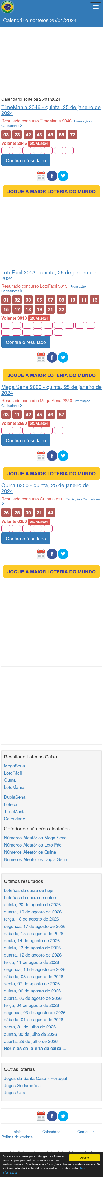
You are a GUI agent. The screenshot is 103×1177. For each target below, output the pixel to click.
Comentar (85, 1131)
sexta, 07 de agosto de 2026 (32, 983)
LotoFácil (13, 772)
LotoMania (14, 787)
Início (17, 1131)
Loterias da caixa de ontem (30, 897)
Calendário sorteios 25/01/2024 (40, 20)
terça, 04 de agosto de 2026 (31, 1005)
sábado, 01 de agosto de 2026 (33, 1019)
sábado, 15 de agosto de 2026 (33, 933)
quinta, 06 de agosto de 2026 (32, 990)
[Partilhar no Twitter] (63, 175)
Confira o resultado (26, 160)
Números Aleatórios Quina (30, 851)
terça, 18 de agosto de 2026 (31, 918)
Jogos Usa (14, 1092)
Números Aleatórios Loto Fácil (34, 844)
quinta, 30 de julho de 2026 (30, 1034)
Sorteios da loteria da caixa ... (35, 1048)
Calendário (14, 818)
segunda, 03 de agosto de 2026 (34, 1012)
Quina (10, 779)
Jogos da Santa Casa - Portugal (35, 1078)
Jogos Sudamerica (22, 1085)
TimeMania (15, 811)
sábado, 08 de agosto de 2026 (33, 976)
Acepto (84, 1158)
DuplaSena (14, 796)
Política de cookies (17, 1136)
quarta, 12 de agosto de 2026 (33, 954)
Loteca (10, 804)
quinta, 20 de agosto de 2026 (32, 904)
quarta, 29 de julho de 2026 (31, 1041)
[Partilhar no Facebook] (52, 175)
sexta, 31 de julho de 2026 (30, 1026)
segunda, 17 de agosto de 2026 (34, 926)
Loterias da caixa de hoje (28, 890)
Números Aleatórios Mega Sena (35, 837)
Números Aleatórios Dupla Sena (35, 859)
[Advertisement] (51, 61)
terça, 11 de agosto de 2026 (31, 962)
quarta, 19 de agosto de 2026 (33, 911)
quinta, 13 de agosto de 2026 (32, 947)
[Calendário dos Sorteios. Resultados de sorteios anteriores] (40, 175)
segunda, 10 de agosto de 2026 (34, 969)
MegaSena (14, 765)
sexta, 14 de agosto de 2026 (32, 940)
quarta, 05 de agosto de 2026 (33, 998)
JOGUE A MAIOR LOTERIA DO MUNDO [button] (51, 191)
